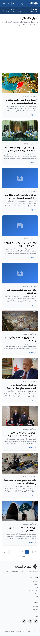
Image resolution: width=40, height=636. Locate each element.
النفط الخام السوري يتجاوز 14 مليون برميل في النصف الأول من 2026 (20, 482)
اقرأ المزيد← (32, 115)
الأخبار (36, 596)
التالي (5, 552)
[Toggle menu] (4, 3)
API (37, 612)
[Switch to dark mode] (14, 3)
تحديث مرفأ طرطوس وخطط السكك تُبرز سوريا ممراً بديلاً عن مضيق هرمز (20, 101)
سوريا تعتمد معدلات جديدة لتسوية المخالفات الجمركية (22, 529)
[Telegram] (24, 621)
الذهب (36, 584)
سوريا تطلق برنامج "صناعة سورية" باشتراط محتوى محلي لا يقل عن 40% (21, 387)
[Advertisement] (20, 49)
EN (9, 3)
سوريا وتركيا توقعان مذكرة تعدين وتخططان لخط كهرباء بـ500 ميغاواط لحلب (22, 435)
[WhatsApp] (30, 621)
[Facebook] (36, 621)
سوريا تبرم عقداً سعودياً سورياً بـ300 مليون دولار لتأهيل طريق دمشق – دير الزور (20, 196)
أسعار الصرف (34, 581)
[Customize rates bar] (3, 10)
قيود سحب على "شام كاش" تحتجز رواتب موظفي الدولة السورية (20, 244)
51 (12, 552)
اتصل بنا (35, 609)
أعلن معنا (35, 606)
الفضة (36, 587)
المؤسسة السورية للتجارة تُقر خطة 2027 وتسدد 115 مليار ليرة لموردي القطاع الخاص (20, 150)
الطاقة (36, 593)
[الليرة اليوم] (25, 566)
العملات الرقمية (33, 590)
